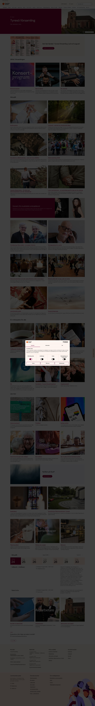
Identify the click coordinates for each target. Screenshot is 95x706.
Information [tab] (47, 345)
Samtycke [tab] (32, 345)
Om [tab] (62, 345)
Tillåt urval (47, 363)
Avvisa (33, 363)
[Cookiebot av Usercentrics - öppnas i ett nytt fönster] (64, 342)
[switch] (42, 359)
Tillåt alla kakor (61, 363)
